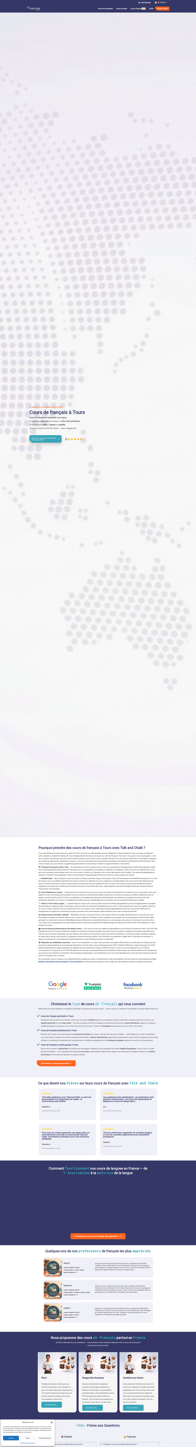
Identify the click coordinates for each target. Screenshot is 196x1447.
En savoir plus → (51, 1405)
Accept (11, 1438)
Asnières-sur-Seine (133, 1377)
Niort (44, 1377)
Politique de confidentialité (28, 1443)
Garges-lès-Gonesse (93, 1377)
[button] (52, 1422)
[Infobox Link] (57, 985)
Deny (28, 1438)
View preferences (45, 1438)
